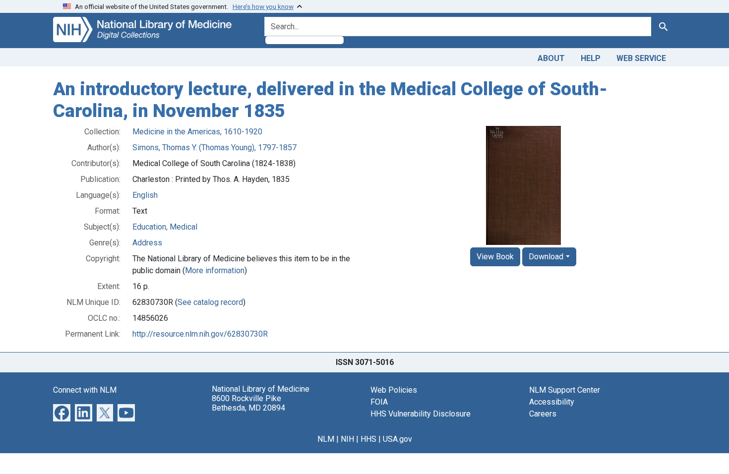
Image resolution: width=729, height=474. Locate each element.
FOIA (379, 402)
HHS (368, 439)
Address (147, 242)
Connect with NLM (85, 390)
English (145, 195)
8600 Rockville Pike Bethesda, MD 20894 (248, 403)
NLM (325, 439)
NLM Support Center (564, 390)
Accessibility (551, 402)
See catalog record (210, 302)
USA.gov (397, 439)
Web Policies (393, 390)
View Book (495, 256)
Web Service (641, 58)
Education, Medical (164, 227)
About (551, 58)
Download (546, 256)
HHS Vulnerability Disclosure (420, 413)
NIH (347, 439)
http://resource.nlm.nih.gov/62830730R (200, 334)
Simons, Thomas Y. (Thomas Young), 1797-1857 (214, 147)
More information (214, 270)
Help (591, 58)
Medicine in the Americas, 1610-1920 (197, 131)
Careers (542, 413)
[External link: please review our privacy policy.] (61, 412)
